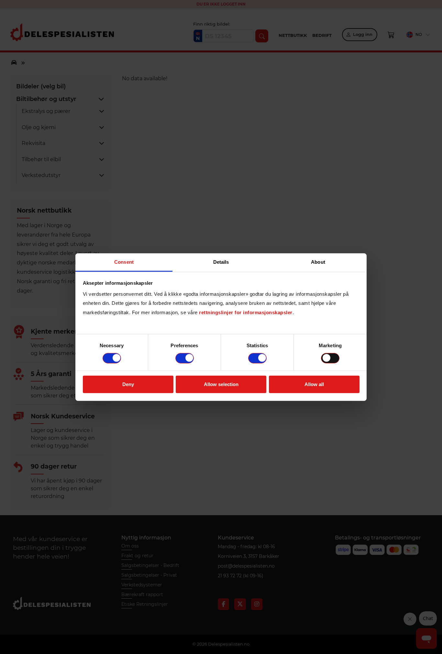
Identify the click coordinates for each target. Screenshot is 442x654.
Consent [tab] (124, 261)
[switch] (184, 358)
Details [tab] (221, 261)
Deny (128, 384)
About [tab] (318, 261)
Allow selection (221, 384)
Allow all (314, 384)
